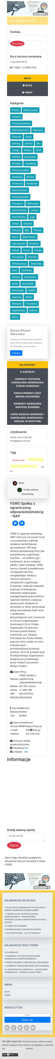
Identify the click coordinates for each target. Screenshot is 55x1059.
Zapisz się (27, 1019)
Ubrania (16, 116)
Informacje (18, 290)
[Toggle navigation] (41, 21)
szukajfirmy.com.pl (22, 20)
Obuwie (27, 223)
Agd (32, 216)
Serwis (28, 143)
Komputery (30, 276)
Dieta (29, 136)
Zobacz (16, 353)
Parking (16, 143)
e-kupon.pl (27, 371)
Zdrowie (16, 136)
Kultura (33, 310)
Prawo (15, 110)
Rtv (38, 143)
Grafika (16, 156)
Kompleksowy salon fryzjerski (23, 929)
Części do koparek (16, 926)
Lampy (16, 150)
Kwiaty (27, 150)
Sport (15, 236)
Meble (31, 290)
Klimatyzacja (19, 263)
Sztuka (16, 276)
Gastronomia (19, 210)
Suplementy (18, 310)
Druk (38, 150)
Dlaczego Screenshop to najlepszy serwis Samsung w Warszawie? (25, 909)
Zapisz (14, 845)
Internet (32, 256)
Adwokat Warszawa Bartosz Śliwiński (27, 405)
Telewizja (27, 270)
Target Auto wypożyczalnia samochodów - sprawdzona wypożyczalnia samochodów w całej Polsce (25, 918)
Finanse (16, 230)
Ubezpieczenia (20, 196)
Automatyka (19, 216)
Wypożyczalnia (20, 170)
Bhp (27, 230)
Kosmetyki (28, 283)
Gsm (14, 270)
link (26, 747)
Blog (28, 85)
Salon (15, 317)
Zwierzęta (36, 263)
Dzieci (15, 223)
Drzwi (26, 250)
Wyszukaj (17, 43)
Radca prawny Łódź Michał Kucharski (27, 395)
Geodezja (30, 163)
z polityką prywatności (15, 1048)
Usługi (15, 250)
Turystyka (31, 303)
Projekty (34, 243)
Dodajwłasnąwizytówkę (30, 492)
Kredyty (16, 163)
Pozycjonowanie (21, 123)
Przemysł (17, 183)
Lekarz (34, 210)
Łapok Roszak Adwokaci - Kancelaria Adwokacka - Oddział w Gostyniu (27, 418)
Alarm (29, 297)
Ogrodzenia (18, 243)
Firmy (28, 92)
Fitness (38, 230)
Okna (15, 283)
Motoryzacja (31, 110)
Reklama (16, 303)
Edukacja (17, 176)
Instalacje (32, 183)
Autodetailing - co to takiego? (23, 933)
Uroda (37, 250)
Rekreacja (32, 203)
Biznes (30, 176)
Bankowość (29, 236)
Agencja (16, 297)
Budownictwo (19, 190)
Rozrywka (30, 156)
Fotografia (17, 256)
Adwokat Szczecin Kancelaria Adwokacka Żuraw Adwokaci (27, 382)
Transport (17, 203)
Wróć (21, 483)
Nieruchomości (20, 130)
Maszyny (38, 130)
